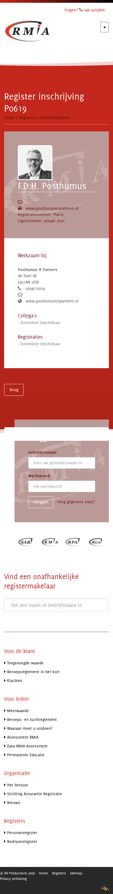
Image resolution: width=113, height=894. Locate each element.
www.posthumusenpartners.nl (52, 208)
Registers (27, 117)
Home (9, 117)
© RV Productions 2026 (17, 873)
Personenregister (55, 117)
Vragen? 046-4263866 (84, 9)
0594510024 (35, 288)
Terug (13, 389)
